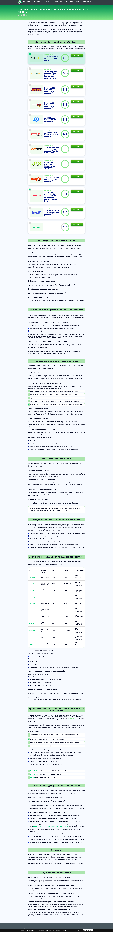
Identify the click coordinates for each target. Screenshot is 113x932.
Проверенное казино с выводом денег (87, 2)
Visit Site (76, 55)
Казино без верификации (48, 2)
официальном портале (73, 718)
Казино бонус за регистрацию (58, 2)
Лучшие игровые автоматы (70, 2)
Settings (77, 930)
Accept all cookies (87, 930)
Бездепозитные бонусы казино (37, 2)
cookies (28, 930)
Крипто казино (78, 2)
